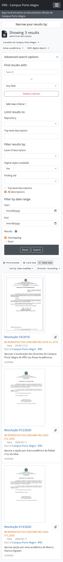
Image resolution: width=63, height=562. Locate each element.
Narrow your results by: (31, 24)
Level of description (15, 150)
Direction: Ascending (47, 268)
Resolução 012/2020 (17, 430)
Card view (31, 262)
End (6, 217)
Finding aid (10, 175)
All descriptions (16, 191)
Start (7, 205)
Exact (11, 241)
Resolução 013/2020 (17, 527)
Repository (10, 118)
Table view (46, 262)
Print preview (12, 262)
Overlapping (14, 237)
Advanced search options (21, 57)
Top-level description (15, 130)
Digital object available (16, 162)
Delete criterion (31, 93)
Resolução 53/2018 (17, 337)
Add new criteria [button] (15, 104)
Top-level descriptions (20, 188)
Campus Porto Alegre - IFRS (27, 349)
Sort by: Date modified (20, 268)
